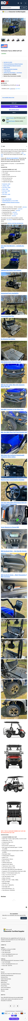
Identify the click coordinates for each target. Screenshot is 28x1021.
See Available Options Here (8, 97)
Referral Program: (10, 118)
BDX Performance (11, 1011)
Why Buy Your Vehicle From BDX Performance (11, 973)
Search (24, 7)
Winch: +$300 (5, 189)
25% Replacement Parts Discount (11, 362)
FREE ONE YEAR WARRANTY (12, 158)
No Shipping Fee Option (8, 339)
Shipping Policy (4, 980)
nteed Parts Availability (11, 293)
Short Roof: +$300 (6, 194)
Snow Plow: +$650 (6, 187)
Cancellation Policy (5, 984)
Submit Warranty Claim (6, 979)
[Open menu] (25, 3)
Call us (14, 112)
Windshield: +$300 (6, 184)
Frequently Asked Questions (7, 975)
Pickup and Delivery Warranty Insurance (12, 65)
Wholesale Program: (10, 121)
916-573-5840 (7, 962)
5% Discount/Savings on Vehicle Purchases (13, 64)
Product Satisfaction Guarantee (10, 69)
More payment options (14, 109)
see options (9, 219)
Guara (2, 293)
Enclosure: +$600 (6, 190)
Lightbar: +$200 (5, 185)
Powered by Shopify (19, 1011)
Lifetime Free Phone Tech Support (11, 270)
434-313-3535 (7, 950)
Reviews (3, 972)
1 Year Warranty (7, 70)
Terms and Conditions (6, 987)
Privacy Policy (4, 985)
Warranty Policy (4, 977)
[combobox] (14, 7)
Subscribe (23, 918)
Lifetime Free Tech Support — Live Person (13, 72)
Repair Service (7, 67)
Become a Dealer (4, 989)
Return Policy (4, 982)
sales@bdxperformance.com (11, 954)
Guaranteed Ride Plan (7, 316)
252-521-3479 (7, 952)
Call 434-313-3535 (8, 62)
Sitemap (3, 991)
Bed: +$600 (4, 192)
